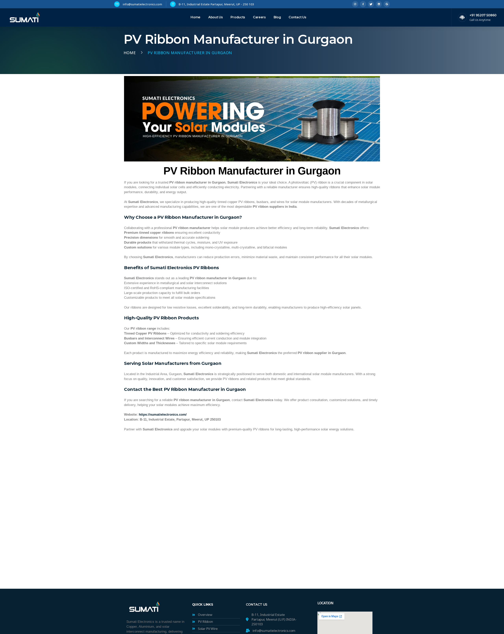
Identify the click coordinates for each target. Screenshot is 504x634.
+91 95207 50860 (483, 15)
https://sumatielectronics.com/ (162, 414)
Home (130, 53)
